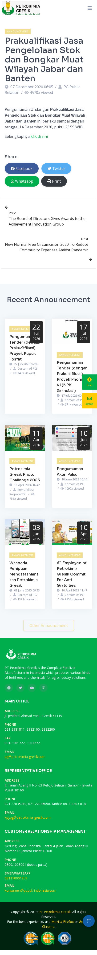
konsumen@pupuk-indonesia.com (30, 890)
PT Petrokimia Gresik (55, 911)
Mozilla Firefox (62, 921)
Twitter (58, 168)
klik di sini (39, 136)
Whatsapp (24, 181)
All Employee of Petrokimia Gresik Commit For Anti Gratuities (72, 574)
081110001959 (16, 878)
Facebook (24, 168)
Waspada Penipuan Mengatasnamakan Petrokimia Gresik (24, 574)
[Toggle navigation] (89, 8)
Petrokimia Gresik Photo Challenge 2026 (24, 474)
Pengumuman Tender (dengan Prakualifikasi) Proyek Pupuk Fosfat (24, 348)
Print (56, 181)
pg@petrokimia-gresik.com (25, 756)
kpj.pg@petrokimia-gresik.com (28, 817)
